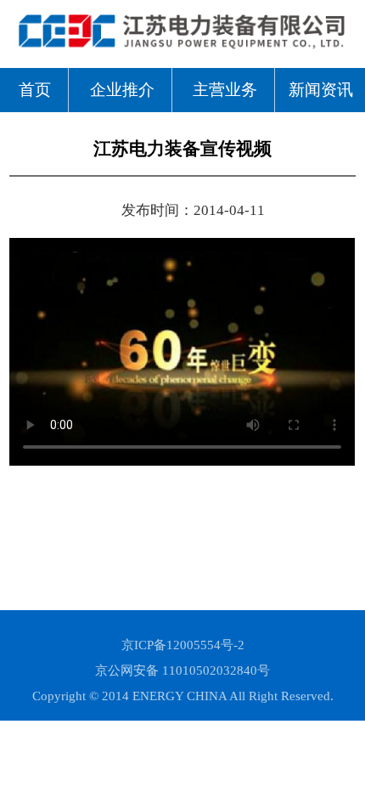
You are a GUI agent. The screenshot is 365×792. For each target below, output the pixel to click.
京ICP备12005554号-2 (182, 645)
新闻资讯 (321, 90)
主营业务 (225, 90)
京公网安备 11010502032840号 (182, 670)
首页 (35, 90)
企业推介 (122, 90)
